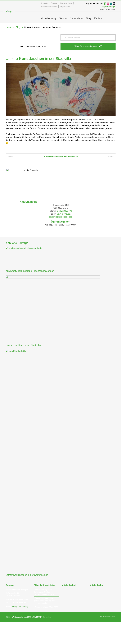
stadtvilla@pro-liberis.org (60, 217)
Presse (54, 3)
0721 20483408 (64, 211)
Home (9, 27)
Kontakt (44, 3)
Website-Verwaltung (107, 616)
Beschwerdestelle (49, 6)
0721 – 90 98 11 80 (107, 10)
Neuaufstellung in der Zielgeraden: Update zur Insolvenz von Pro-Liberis (44, 592)
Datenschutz (66, 3)
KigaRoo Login (108, 6)
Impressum (65, 6)
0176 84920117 (64, 214)
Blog (18, 27)
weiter (111, 157)
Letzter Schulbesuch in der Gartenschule (27, 575)
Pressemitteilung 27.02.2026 (46, 607)
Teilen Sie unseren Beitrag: (86, 46)
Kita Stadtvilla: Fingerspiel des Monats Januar (30, 271)
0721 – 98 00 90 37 (20, 602)
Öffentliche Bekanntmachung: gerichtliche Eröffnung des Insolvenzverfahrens (46, 600)
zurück (10, 157)
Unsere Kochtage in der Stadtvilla (23, 345)
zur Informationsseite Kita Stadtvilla (60, 157)
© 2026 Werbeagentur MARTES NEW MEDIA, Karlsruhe (28, 617)
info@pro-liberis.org (20, 607)
